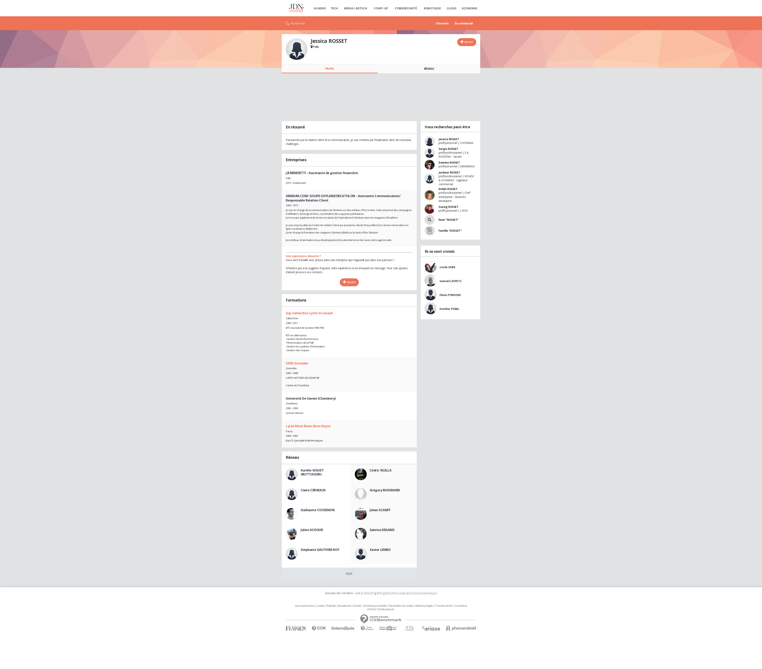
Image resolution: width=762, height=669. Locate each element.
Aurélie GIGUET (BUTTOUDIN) (312, 472)
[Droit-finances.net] (367, 628)
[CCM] (318, 628)
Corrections (461, 605)
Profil (329, 68)
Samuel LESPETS (450, 281)
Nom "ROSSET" (449, 220)
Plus (349, 573)
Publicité (331, 605)
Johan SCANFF (380, 510)
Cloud (451, 8)
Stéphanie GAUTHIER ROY (320, 550)
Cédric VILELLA (381, 470)
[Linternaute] (343, 628)
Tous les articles (444, 605)
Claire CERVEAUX (313, 490)
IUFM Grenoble (297, 363)
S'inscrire (442, 23)
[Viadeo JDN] (409, 628)
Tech (334, 8)
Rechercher (297, 23)
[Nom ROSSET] (430, 220)
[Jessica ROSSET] (297, 49)
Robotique (432, 8)
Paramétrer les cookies (402, 605)
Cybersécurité (406, 8)
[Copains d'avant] (388, 628)
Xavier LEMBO (380, 550)
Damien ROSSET (449, 162)
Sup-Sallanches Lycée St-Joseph (309, 313)
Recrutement (344, 605)
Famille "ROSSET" (450, 230)
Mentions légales (424, 605)
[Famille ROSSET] (430, 231)
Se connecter (464, 23)
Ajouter (468, 42)
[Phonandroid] (461, 628)
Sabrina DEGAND (382, 530)
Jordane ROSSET (449, 172)
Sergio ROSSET (448, 149)
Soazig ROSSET (449, 207)
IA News (320, 8)
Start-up (381, 8)
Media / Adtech (355, 8)
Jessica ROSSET (449, 139)
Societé (357, 605)
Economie (469, 8)
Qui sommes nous (304, 605)
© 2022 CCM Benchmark (381, 609)
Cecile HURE (447, 267)
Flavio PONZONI (450, 295)
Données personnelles (375, 605)
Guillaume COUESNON (318, 510)
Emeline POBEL (450, 309)
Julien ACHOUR (312, 530)
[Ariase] (431, 628)
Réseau (429, 68)
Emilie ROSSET (448, 189)
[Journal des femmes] (296, 628)
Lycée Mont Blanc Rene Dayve (308, 426)
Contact (320, 605)
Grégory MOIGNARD (385, 490)
